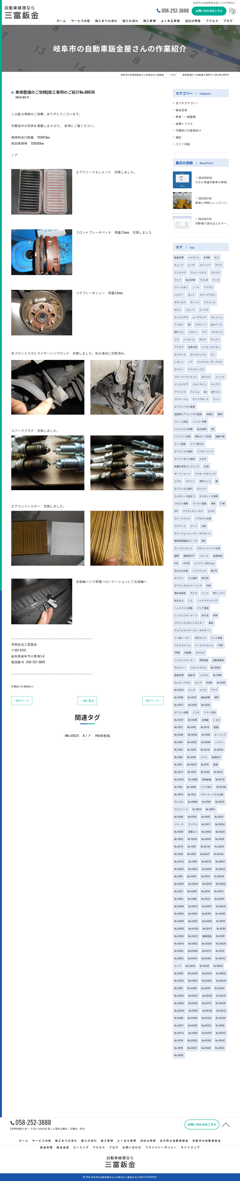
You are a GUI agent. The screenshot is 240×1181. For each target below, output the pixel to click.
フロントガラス (198, 667)
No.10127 (192, 771)
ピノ (213, 354)
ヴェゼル (179, 801)
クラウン (208, 287)
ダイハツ (201, 488)
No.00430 (193, 973)
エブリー (179, 369)
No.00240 (179, 1010)
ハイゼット (194, 257)
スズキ (177, 481)
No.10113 (192, 794)
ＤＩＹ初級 (183, 144)
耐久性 (205, 615)
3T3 (176, 510)
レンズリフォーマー (184, 660)
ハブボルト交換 (203, 518)
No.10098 (178, 816)
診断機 (187, 652)
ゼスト (177, 309)
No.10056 (218, 749)
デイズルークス (196, 369)
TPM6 (177, 652)
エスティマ (180, 354)
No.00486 (179, 921)
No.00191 (178, 1047)
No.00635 (219, 846)
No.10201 (192, 749)
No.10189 (178, 757)
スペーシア (205, 264)
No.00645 (206, 839)
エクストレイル (198, 354)
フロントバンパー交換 (208, 548)
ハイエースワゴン (211, 347)
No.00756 (179, 980)
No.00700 (193, 928)
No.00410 (192, 988)
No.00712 (220, 779)
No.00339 (204, 965)
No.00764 (219, 854)
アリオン (179, 324)
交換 (206, 466)
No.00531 (205, 898)
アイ (204, 332)
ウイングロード (200, 399)
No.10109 (205, 771)
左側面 (205, 719)
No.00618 (218, 965)
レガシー (193, 332)
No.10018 (178, 854)
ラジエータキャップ (205, 473)
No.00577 (179, 704)
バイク (203, 757)
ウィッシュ (216, 317)
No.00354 (219, 988)
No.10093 (178, 898)
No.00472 (193, 936)
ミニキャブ (180, 272)
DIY (212, 429)
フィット (220, 376)
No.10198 (217, 675)
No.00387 (193, 921)
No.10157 (178, 764)
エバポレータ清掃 (209, 496)
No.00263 (221, 1032)
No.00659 (179, 869)
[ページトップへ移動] (226, 1124)
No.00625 (190, 965)
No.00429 (221, 980)
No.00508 (179, 906)
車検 (213, 503)
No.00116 (220, 1025)
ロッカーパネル (182, 682)
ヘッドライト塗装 (183, 608)
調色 (220, 414)
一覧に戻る (87, 700)
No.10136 (178, 876)
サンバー (215, 339)
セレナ (198, 682)
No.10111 (205, 764)
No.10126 (218, 771)
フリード (179, 824)
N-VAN (207, 257)
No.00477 (207, 928)
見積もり (192, 831)
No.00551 (219, 891)
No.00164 (193, 1032)
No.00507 (207, 906)
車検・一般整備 (186, 117)
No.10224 (179, 689)
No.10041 (197, 809)
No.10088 (192, 779)
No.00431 (192, 958)
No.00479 (207, 1032)
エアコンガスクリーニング (188, 585)
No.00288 (220, 1003)
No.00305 (206, 958)
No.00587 (193, 980)
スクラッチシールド (193, 510)
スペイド (215, 272)
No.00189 (178, 1017)
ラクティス (217, 332)
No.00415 (206, 913)
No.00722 (179, 861)
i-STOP (186, 563)
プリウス (192, 824)
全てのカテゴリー (187, 103)
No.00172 (179, 1025)
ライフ (177, 279)
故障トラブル (184, 124)
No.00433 (220, 958)
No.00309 (207, 943)
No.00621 (205, 854)
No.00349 (220, 1017)
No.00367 (193, 1010)
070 (176, 563)
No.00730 (205, 846)
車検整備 (206, 779)
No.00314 (206, 988)
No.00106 (206, 1040)
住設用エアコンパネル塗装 (188, 414)
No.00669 (206, 1047)
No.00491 (207, 883)
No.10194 (221, 682)
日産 (204, 525)
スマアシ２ (180, 525)
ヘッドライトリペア (207, 600)
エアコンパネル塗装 (184, 406)
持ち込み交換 (181, 570)
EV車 (208, 585)
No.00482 (179, 928)
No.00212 (221, 1010)
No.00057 (192, 1047)
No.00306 (207, 995)
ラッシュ (195, 391)
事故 (211, 622)
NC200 (205, 578)
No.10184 (221, 928)
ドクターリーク (205, 451)
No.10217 (178, 727)
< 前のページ (21, 700)
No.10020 (192, 764)
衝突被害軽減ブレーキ (185, 540)
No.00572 (206, 861)
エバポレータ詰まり (184, 496)
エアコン (179, 578)
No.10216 (192, 704)
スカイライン (199, 384)
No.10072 (207, 950)
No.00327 (193, 995)
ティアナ (215, 384)
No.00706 (221, 786)
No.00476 (179, 943)
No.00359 (179, 936)
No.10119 (178, 786)
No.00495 (220, 913)
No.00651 (192, 816)
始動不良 (220, 436)
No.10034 (192, 839)
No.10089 (178, 734)
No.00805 (202, 429)
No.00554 (219, 876)
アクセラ (178, 347)
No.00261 (221, 995)
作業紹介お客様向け (22, 686)
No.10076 (219, 801)
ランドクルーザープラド (209, 361)
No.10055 (219, 1047)
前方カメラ (200, 637)
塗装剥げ (216, 757)
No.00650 (206, 831)
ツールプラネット (204, 645)
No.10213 (192, 697)
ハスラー (179, 294)
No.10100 (206, 801)
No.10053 (178, 839)
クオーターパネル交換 (211, 794)
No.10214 (178, 1040)
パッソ (216, 399)
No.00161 (178, 988)
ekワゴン (215, 391)
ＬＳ (190, 600)
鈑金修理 (179, 257)
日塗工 (209, 414)
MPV (217, 697)
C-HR (222, 503)
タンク (177, 965)
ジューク (190, 309)
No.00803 (221, 973)
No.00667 (220, 861)
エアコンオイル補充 (184, 458)
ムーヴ (191, 264)
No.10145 (193, 861)
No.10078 (205, 749)
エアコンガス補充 (183, 451)
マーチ (215, 279)
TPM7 (220, 645)
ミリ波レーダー (182, 637)
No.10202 (192, 742)
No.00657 (210, 809)
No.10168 (206, 734)
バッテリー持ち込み (204, 563)
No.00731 (178, 846)
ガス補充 (192, 578)
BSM (215, 615)
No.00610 (179, 958)
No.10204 (192, 734)
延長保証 (217, 555)
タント (191, 294)
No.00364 (192, 1017)
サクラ (193, 593)
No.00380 (179, 1003)
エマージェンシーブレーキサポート (192, 533)
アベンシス (180, 391)
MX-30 (214, 570)
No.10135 (220, 950)
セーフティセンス (183, 548)
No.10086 (192, 898)
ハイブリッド (199, 570)
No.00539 (207, 869)
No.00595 (220, 883)
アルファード (181, 809)
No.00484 (207, 921)
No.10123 (178, 891)
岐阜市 (191, 675)
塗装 (215, 764)
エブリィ (190, 481)
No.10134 (178, 749)
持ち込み (179, 600)
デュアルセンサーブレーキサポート (192, 630)
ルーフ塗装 (180, 443)
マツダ (203, 689)
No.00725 (179, 779)
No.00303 (207, 973)
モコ (216, 257)
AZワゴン (206, 376)
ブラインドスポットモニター (189, 622)
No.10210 (205, 704)
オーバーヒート (182, 473)
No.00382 (179, 995)
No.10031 (219, 816)
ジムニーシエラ (198, 272)
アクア (214, 689)
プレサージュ (181, 399)
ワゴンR (204, 279)
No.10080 (191, 786)
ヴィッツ (195, 302)
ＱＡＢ (211, 510)
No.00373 (207, 1003)
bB (189, 324)
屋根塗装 (207, 936)
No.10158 (192, 854)
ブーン (193, 525)
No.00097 (220, 1040)
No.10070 (193, 906)
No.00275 (179, 1032)
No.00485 (179, 913)
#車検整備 (102, 735)
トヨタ (216, 719)
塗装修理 (179, 675)
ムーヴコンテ (199, 317)
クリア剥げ (206, 786)
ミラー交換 (209, 712)
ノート (196, 287)
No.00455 (192, 891)
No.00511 (206, 891)
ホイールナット (182, 518)
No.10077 (206, 824)
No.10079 (178, 794)
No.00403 (207, 980)
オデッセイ (180, 302)
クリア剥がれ (197, 443)
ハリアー (219, 742)
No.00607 (192, 876)
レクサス (204, 675)
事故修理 (205, 697)
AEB (203, 540)
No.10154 (178, 742)
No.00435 (219, 898)
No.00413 (179, 973)
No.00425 (221, 906)
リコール (204, 555)
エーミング (220, 734)
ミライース (209, 302)
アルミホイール (182, 645)
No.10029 (179, 831)
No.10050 (193, 913)
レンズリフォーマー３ (185, 615)
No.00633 (220, 869)
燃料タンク (205, 481)
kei (205, 391)
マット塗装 (216, 637)
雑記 (178, 137)
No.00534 (179, 883)
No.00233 (207, 1017)
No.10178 (205, 727)
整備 (216, 727)
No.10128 (191, 757)
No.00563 (193, 869)
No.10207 (179, 719)
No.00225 (207, 1025)
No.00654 (220, 824)
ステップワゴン (207, 294)
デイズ (218, 264)
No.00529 (193, 883)
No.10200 (215, 667)
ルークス (203, 309)
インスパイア (181, 384)
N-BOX (209, 682)
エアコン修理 (181, 712)
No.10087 (205, 816)
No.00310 (193, 1003)
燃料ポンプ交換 (203, 436)
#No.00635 (72, 735)
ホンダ (191, 689)
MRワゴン (179, 332)
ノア (190, 361)
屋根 (176, 555)
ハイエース (189, 339)
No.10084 (206, 742)
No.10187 (192, 846)
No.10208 (192, 719)
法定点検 (192, 347)
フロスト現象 (181, 503)
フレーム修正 (181, 421)
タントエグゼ (181, 317)
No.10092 (193, 943)
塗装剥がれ (189, 555)
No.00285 (207, 1010)
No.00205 (192, 1040)
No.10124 (205, 876)
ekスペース (216, 324)
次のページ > (153, 700)
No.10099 (178, 697)
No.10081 (220, 936)
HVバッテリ (219, 593)
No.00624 (221, 943)
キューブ (178, 264)
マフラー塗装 (199, 503)
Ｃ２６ (196, 712)
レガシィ (179, 361)
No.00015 (179, 1055)
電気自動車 (180, 593)
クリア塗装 (203, 608)
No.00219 (192, 1025)
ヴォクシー (180, 667)
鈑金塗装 (181, 110)
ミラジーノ (200, 324)
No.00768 (190, 279)
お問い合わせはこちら (209, 11)
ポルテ (202, 339)
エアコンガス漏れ (183, 488)
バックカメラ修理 (183, 429)
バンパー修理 (199, 421)
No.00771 (178, 771)
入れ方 (203, 458)
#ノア (87, 735)
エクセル (200, 652)
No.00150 (179, 950)
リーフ (205, 593)
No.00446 (193, 950)
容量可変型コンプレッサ (187, 466)
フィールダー (181, 287)
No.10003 (220, 831)
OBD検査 (204, 660)
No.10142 (192, 727)
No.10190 (219, 839)
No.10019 (220, 921)
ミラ (176, 339)
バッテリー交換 (182, 436)
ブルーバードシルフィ (185, 376)
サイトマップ (190, 1147)
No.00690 (193, 801)
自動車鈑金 (218, 660)
